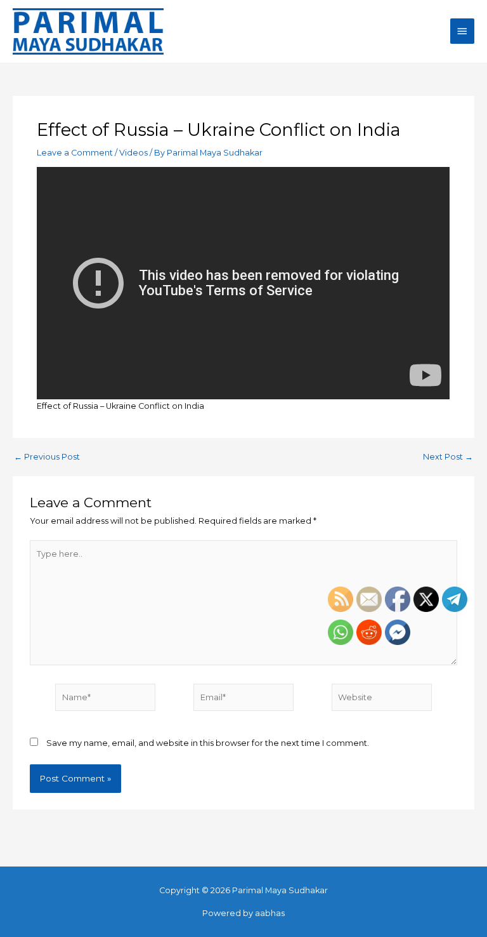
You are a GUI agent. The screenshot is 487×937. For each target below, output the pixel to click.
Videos (133, 152)
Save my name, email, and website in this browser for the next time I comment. (207, 743)
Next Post (448, 457)
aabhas (270, 913)
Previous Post (47, 457)
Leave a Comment (75, 152)
